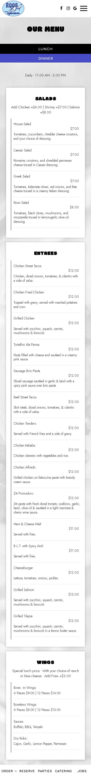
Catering (63, 771)
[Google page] (75, 8)
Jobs (82, 771)
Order (7, 771)
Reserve (27, 771)
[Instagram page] (68, 8)
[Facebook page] (61, 8)
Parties (45, 771)
